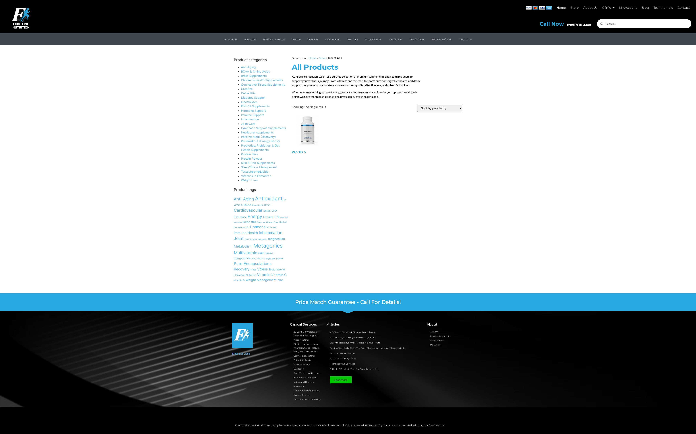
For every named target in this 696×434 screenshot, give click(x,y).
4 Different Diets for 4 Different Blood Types (352, 332)
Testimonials (663, 7)
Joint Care (352, 39)
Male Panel (299, 386)
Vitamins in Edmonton (256, 176)
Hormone (258, 227)
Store (575, 7)
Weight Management (261, 280)
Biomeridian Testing (304, 355)
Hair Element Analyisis (305, 377)
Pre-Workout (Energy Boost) (260, 141)
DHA (274, 210)
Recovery (242, 269)
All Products (230, 39)
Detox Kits (313, 39)
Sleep (253, 269)
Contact (684, 7)
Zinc (280, 280)
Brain (267, 204)
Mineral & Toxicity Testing (306, 390)
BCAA (247, 205)
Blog (645, 7)
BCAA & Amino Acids (274, 39)
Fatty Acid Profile (302, 360)
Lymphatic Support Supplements (263, 128)
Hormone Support (253, 110)
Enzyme (268, 217)
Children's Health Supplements (262, 80)
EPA (276, 217)
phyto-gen (270, 259)
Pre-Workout (396, 39)
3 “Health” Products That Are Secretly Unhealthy (354, 369)
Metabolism (243, 246)
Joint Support (251, 239)
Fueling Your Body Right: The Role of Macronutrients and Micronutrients (367, 348)
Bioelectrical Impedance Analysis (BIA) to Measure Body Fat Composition (306, 348)
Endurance (240, 217)
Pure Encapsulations (253, 263)
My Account (628, 7)
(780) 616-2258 (241, 353)
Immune (271, 227)
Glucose (261, 222)
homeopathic (241, 227)
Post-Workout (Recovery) (258, 137)
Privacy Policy (436, 345)
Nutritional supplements (257, 132)
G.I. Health (299, 368)
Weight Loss (465, 39)
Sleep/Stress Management (259, 167)
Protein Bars (249, 154)
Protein (279, 258)
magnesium (276, 239)
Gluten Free (272, 222)
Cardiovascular (248, 210)
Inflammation (332, 39)
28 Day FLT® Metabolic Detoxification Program (306, 333)
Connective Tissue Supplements (263, 84)
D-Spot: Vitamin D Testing (307, 399)
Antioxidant (269, 198)
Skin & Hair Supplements (258, 163)
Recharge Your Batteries (342, 363)
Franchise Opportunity (440, 336)
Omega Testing (301, 395)
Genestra (249, 222)
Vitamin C (279, 275)
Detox (267, 210)
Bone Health (257, 205)
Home (561, 7)
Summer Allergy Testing (342, 353)
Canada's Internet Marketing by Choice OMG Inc (414, 425)
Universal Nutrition (245, 275)
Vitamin (263, 274)
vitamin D (239, 280)
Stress (262, 269)
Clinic (606, 7)
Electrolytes (249, 102)
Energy (255, 216)
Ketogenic (262, 239)
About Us (590, 7)
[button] (341, 379)
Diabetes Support (253, 97)
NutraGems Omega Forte (343, 358)
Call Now (565, 24)
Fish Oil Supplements (255, 106)
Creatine (296, 39)
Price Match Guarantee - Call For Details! (348, 302)
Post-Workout (417, 39)
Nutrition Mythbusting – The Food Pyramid (352, 337)
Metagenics (268, 245)
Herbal (283, 222)
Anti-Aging (250, 39)
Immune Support (252, 115)
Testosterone (277, 269)
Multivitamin (245, 252)
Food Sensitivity (302, 364)
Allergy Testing (301, 339)
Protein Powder (373, 39)
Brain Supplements (254, 76)
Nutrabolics (258, 258)
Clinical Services (437, 341)
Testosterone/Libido (442, 39)
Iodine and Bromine (304, 381)
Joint (239, 238)
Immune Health (246, 233)
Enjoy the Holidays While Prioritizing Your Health (355, 342)
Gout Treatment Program (307, 373)
